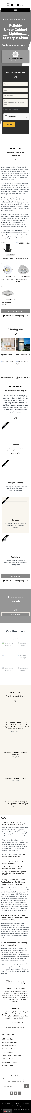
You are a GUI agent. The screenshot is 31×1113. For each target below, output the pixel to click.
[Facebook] (11, 1093)
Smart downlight (8, 1049)
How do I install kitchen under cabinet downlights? (13, 862)
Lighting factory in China (16, 988)
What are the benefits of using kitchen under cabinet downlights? (14, 823)
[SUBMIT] (26, 1086)
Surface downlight (9, 1045)
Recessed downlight (9, 1042)
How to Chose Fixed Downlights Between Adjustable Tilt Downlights (15, 803)
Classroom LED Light (10, 1062)
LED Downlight (7, 1039)
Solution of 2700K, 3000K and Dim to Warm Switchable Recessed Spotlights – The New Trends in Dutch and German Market (15, 726)
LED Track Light (8, 1052)
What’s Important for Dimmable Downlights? (15, 753)
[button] (15, 10)
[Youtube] (15, 1093)
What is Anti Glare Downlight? (16, 778)
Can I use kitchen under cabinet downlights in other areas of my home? (14, 873)
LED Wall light (7, 1059)
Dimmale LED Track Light (11, 1055)
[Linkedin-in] (19, 1093)
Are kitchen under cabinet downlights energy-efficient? (12, 867)
